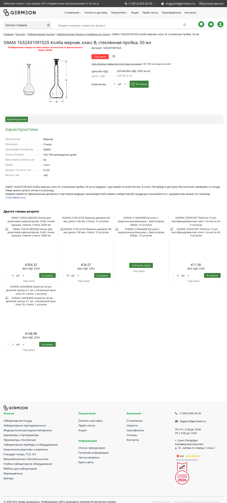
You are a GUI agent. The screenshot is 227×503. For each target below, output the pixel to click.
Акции (135, 12)
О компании (71, 12)
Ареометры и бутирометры (21, 435)
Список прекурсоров (91, 448)
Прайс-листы (150, 12)
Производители (171, 12)
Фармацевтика (13, 473)
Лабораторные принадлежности (25, 425)
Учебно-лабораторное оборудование (28, 464)
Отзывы (132, 435)
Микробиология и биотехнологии (26, 459)
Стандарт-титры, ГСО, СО (20, 454)
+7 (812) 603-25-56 (140, 4)
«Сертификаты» (14, 197)
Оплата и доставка (96, 12)
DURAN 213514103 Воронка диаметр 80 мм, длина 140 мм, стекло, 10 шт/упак (86, 219)
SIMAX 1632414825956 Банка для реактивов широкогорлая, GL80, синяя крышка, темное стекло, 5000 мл (31, 221)
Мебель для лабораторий (20, 468)
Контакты (190, 12)
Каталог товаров (16, 25)
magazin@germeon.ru (180, 4)
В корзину (141, 84)
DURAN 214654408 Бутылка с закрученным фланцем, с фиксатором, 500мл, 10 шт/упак (141, 221)
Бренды (9, 478)
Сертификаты (135, 430)
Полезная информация (93, 452)
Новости (132, 425)
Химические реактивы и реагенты (26, 449)
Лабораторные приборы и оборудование (31, 444)
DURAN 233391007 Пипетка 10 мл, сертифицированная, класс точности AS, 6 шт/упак (196, 221)
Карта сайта (85, 462)
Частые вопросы (89, 457)
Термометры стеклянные (20, 440)
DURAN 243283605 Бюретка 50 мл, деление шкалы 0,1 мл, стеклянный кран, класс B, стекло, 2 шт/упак (31, 290)
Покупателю (118, 12)
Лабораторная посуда (18, 420)
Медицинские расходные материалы (28, 430)
